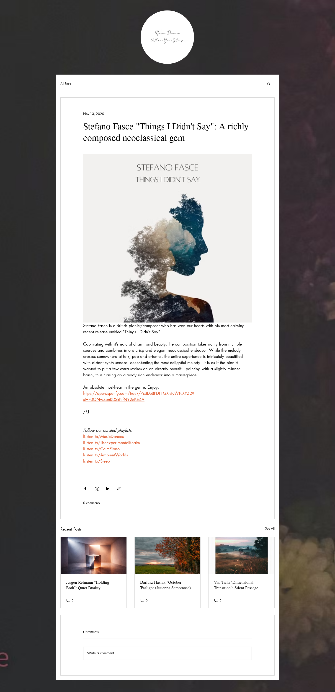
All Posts (66, 83)
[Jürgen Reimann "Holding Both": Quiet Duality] (93, 555)
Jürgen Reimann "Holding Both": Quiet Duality (87, 584)
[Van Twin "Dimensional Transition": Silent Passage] (241, 555)
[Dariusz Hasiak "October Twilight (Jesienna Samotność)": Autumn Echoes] (168, 555)
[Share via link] (119, 488)
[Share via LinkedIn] (108, 488)
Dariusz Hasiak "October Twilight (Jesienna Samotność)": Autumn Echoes (166, 584)
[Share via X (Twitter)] (96, 488)
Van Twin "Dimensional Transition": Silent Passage (236, 584)
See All (270, 528)
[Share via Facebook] (85, 488)
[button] (269, 84)
